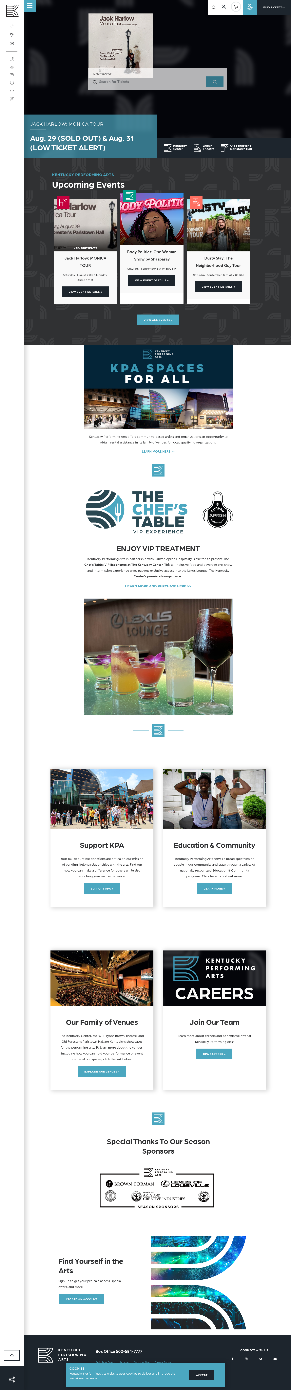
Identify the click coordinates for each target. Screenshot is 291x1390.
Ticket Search (101, 73)
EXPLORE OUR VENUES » (102, 1071)
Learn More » (214, 888)
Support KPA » (102, 888)
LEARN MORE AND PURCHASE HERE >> (158, 586)
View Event (85, 291)
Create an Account (81, 1299)
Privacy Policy (162, 1362)
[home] (11, 12)
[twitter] (261, 1359)
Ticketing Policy (105, 1362)
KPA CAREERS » (214, 1053)
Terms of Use (142, 1362)
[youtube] (275, 1359)
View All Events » (158, 319)
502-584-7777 (129, 1351)
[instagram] (246, 1359)
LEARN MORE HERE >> (158, 451)
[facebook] (232, 1359)
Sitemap (124, 1362)
